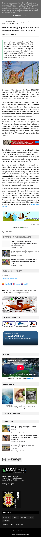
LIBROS (31, 517)
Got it (26, 15)
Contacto (26, 531)
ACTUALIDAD (6, 517)
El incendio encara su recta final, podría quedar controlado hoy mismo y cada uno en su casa (25, 437)
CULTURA (15, 517)
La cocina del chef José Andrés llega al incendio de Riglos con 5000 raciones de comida (24, 428)
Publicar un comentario (9, 279)
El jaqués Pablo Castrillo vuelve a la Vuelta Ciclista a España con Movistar (25, 252)
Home (14, 531)
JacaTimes (26, 534)
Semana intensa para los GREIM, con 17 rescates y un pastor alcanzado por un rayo (24, 261)
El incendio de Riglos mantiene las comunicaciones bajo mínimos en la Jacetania (23, 447)
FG (4, 34)
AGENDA (30, 378)
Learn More (17, 15)
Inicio (3, 22)
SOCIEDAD (6, 521)
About (20, 531)
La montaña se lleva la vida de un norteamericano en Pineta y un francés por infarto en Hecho (24, 243)
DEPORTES (9, 22)
